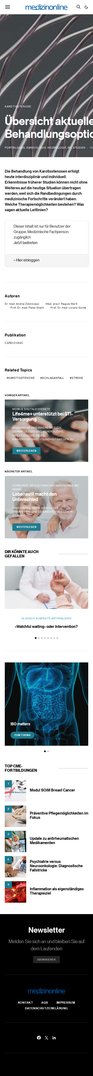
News (40, 435)
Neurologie (56, 147)
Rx (70, 147)
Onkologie (49, 507)
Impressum (66, 1002)
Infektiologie (23, 435)
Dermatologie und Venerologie (37, 431)
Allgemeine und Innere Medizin (37, 427)
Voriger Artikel (17, 395)
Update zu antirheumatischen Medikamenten (54, 840)
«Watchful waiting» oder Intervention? (46, 626)
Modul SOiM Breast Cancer (52, 790)
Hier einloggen (27, 260)
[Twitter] (46, 1038)
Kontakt (25, 1002)
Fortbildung (15, 147)
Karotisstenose (21, 377)
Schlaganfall (53, 377)
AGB (44, 1002)
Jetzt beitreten (25, 242)
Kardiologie (36, 147)
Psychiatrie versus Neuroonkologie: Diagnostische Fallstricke (56, 865)
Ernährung (21, 507)
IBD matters (20, 724)
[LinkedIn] (54, 1038)
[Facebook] (39, 1038)
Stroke (77, 377)
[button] (86, 7)
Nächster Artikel (18, 471)
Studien (79, 147)
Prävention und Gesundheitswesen (40, 439)
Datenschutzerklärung (46, 1008)
